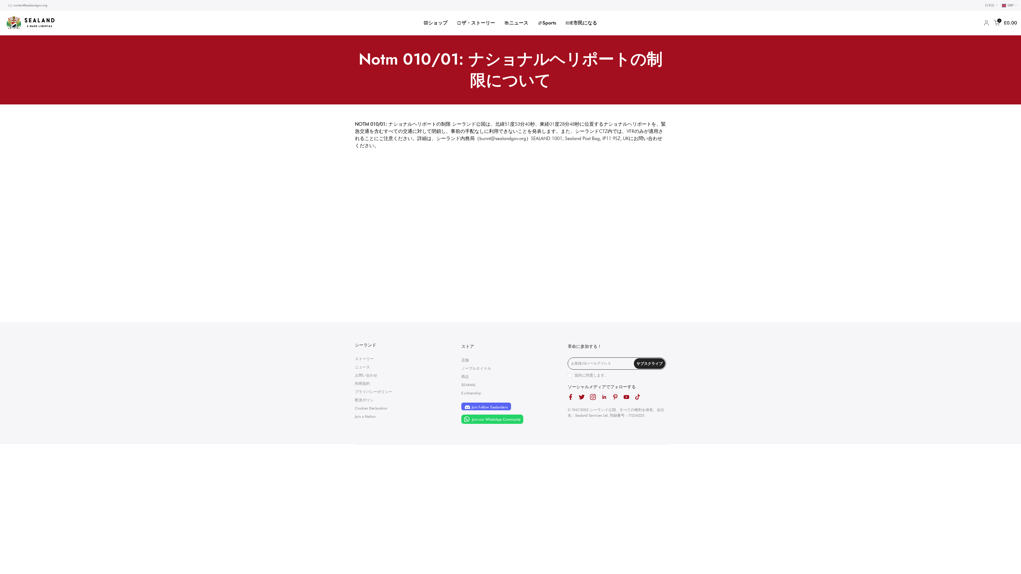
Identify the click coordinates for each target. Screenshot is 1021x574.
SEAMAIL (468, 384)
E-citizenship (471, 393)
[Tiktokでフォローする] (638, 397)
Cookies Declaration (371, 408)
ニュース (518, 22)
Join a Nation (365, 416)
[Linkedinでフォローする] (604, 397)
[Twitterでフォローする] (582, 397)
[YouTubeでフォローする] (626, 397)
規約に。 (591, 375)
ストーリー (364, 358)
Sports (549, 22)
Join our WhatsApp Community (496, 419)
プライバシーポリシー (373, 391)
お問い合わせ (366, 375)
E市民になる (583, 22)
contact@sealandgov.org (30, 5)
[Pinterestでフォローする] (615, 397)
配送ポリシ (364, 400)
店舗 (465, 360)
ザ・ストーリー (478, 22)
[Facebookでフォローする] (571, 397)
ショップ (437, 22)
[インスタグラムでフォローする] (593, 397)
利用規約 (362, 383)
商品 (465, 376)
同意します (595, 375)
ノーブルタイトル (476, 368)
